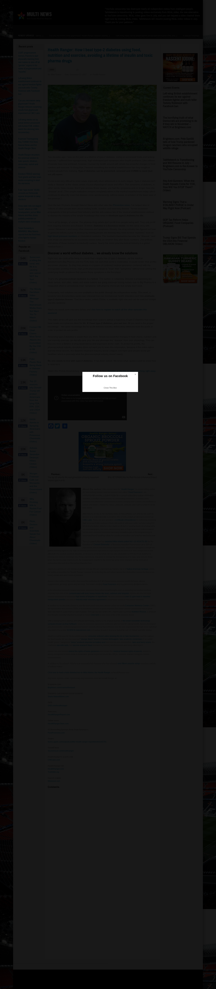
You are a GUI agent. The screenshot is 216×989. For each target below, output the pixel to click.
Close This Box (110, 388)
